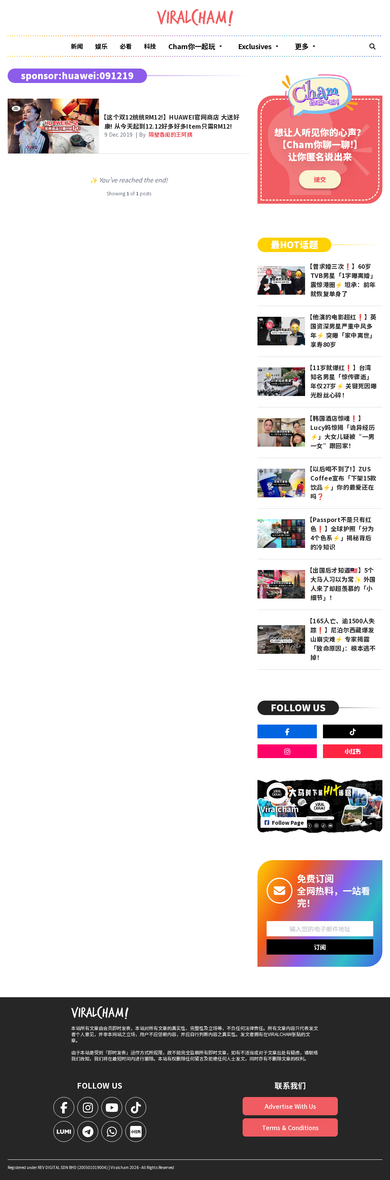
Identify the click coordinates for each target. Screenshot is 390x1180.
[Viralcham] (195, 17)
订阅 (320, 947)
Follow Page (288, 822)
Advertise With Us (290, 1106)
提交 (320, 179)
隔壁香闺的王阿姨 (170, 134)
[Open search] (372, 46)
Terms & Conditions (290, 1127)
